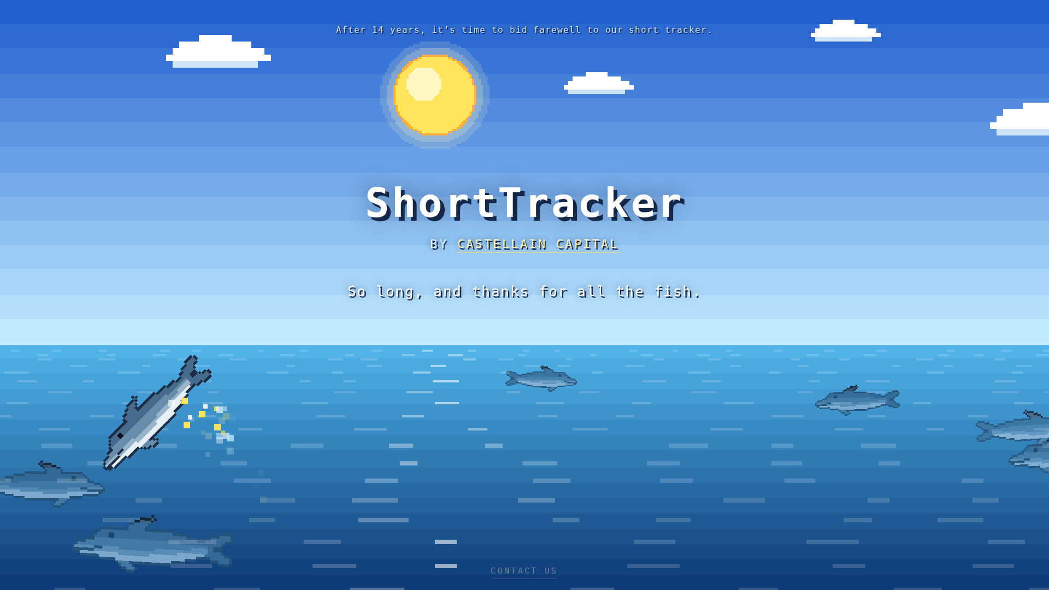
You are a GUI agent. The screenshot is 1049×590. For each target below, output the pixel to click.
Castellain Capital (538, 244)
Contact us (524, 571)
